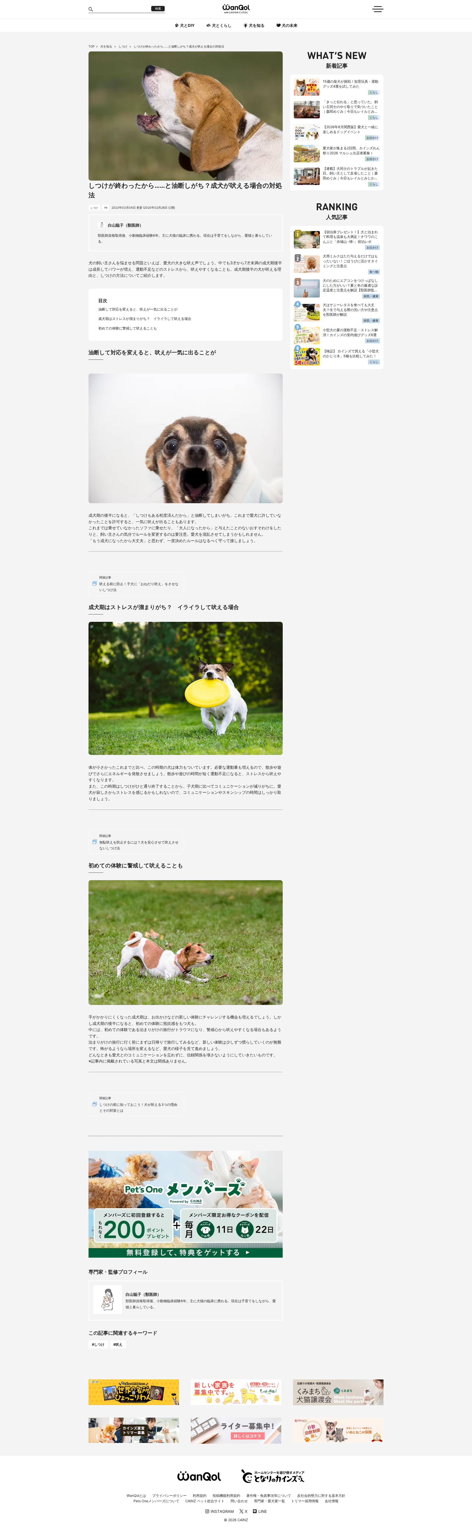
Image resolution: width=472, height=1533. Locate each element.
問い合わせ (239, 1501)
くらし (373, 92)
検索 (158, 8)
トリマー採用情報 (305, 1501)
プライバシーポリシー (169, 1495)
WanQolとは (136, 1495)
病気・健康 (371, 296)
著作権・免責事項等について (268, 1495)
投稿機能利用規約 (226, 1495)
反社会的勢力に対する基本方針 (321, 1495)
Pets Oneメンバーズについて (156, 1501)
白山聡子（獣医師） (143, 1294)
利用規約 (199, 1495)
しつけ (123, 46)
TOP (91, 46)
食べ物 (373, 272)
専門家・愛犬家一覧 (269, 1501)
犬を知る (106, 46)
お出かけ (372, 138)
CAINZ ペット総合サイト (204, 1501)
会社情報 (332, 1501)
